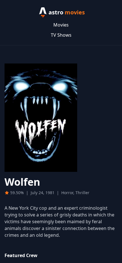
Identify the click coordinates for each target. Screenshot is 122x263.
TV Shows (61, 35)
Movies (61, 25)
